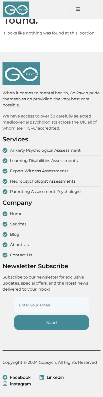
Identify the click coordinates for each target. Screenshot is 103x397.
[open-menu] (78, 10)
